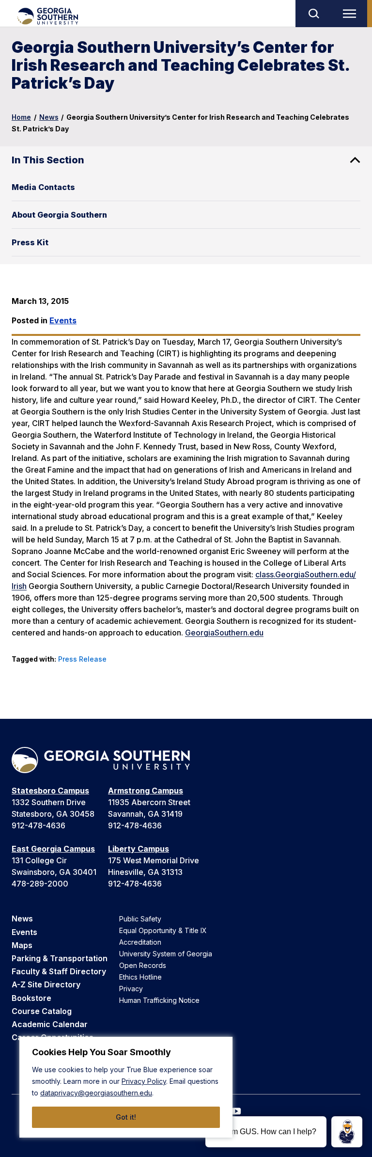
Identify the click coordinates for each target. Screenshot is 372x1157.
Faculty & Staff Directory (59, 971)
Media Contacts (43, 187)
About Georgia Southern (59, 215)
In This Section (48, 160)
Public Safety (140, 919)
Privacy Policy (144, 1081)
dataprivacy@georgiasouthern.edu (96, 1093)
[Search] (313, 13)
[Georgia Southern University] (47, 16)
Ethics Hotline (140, 977)
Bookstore (31, 998)
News (49, 117)
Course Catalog (42, 1011)
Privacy (131, 988)
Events (63, 320)
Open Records (142, 965)
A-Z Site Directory (46, 984)
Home (21, 117)
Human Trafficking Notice (159, 1000)
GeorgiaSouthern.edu (224, 632)
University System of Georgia (165, 954)
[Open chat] (346, 1131)
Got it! (126, 1117)
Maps (22, 945)
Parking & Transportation (60, 958)
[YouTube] (236, 1111)
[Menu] (351, 13)
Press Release (82, 659)
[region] (125, 1087)
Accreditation (140, 942)
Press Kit (30, 242)
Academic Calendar (50, 1024)
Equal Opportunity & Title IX (163, 930)
